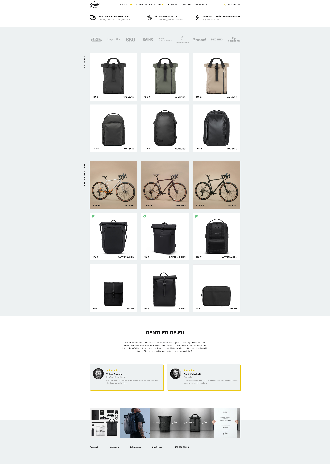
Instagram (114, 447)
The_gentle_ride (95, 4)
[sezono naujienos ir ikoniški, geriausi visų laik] (165, 423)
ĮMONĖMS (186, 5)
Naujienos (84, 62)
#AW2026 (173, 5)
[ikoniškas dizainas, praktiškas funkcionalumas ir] (135, 423)
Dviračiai (124, 5)
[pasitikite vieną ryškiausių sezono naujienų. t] (195, 423)
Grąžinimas (157, 447)
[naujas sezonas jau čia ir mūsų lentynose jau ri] (225, 423)
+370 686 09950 (181, 447)
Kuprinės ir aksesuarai (148, 5)
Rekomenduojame (84, 175)
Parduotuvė (202, 5)
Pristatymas (135, 447)
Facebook (94, 447)
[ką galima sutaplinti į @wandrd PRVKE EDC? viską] (105, 423)
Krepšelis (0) (233, 5)
